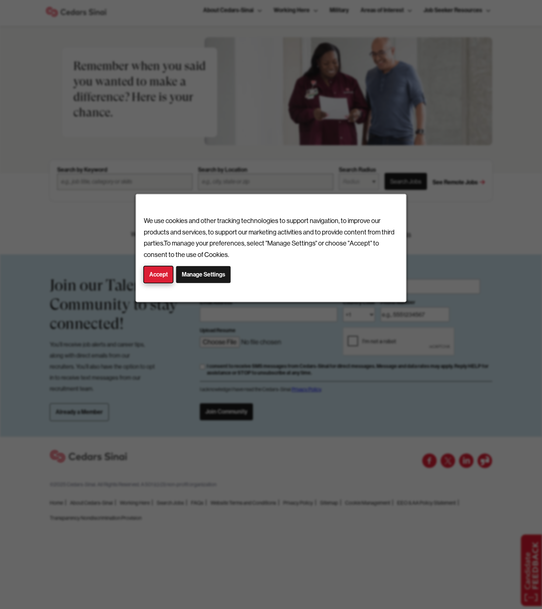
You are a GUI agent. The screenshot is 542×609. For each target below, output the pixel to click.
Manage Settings (203, 274)
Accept (158, 274)
